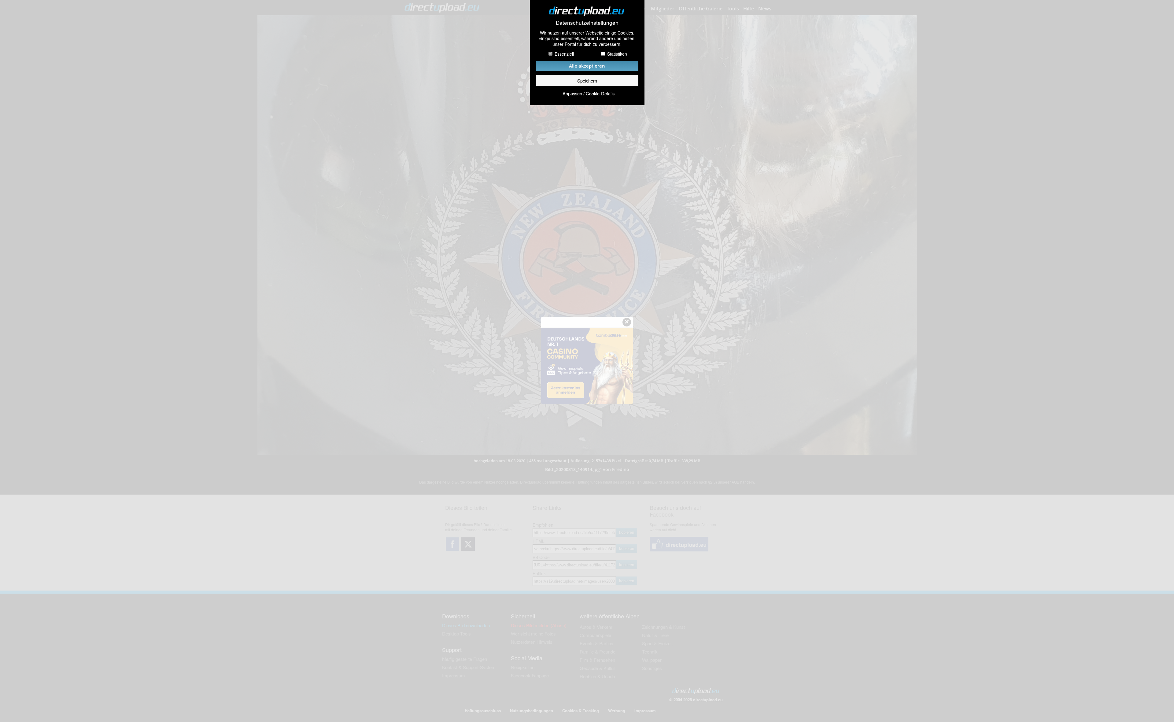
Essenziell (564, 54)
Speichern (587, 80)
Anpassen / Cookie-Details (589, 93)
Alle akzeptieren (587, 66)
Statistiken (617, 54)
